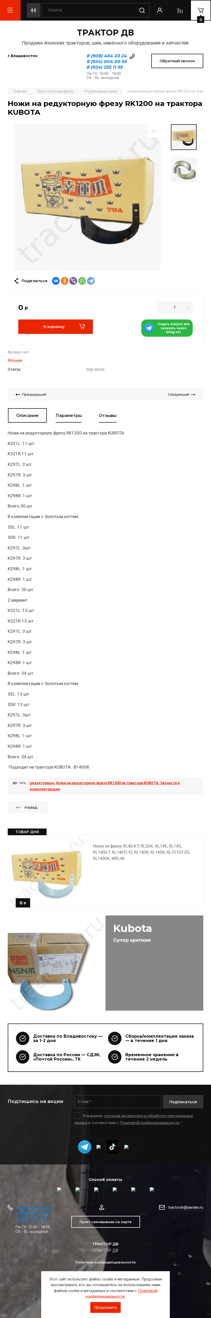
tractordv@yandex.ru (185, 1207)
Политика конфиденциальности (105, 1262)
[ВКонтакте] (56, 281)
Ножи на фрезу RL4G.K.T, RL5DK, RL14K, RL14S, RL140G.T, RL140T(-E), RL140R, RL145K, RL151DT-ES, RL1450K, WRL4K (141, 852)
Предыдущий (34, 394)
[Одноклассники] (64, 281)
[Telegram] (91, 281)
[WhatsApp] (82, 281)
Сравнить (154, 131)
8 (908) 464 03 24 (106, 55)
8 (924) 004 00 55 (106, 61)
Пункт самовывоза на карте (106, 1222)
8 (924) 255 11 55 (104, 67)
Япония (15, 360)
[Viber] (73, 281)
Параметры (69, 415)
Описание (27, 415)
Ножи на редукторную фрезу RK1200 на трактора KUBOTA (107, 783)
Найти (142, 10)
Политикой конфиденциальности (149, 1122)
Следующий (178, 394)
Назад (30, 807)
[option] (87, 197)
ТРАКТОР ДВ (105, 33)
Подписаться (183, 1101)
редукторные (42, 783)
